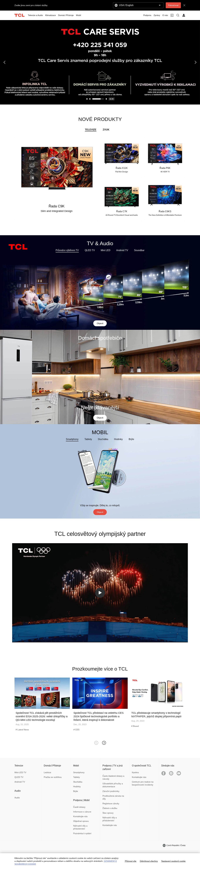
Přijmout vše (130, 861)
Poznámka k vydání (82, 833)
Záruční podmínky (110, 791)
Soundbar (139, 250)
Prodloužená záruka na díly (113, 797)
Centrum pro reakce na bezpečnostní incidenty (142, 783)
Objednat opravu (81, 821)
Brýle (131, 439)
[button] (4, 62)
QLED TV (90, 250)
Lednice (47, 772)
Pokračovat (173, 5)
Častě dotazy (79, 807)
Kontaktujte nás (80, 816)
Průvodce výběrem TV (67, 250)
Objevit (100, 323)
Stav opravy (107, 813)
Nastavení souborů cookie (173, 861)
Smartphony (72, 439)
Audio (17, 797)
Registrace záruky (110, 803)
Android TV (122, 250)
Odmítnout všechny (149, 861)
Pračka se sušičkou (53, 777)
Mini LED (105, 250)
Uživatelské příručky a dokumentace (112, 785)
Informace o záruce (82, 812)
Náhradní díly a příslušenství (80, 827)
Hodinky (118, 439)
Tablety (88, 439)
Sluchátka (103, 439)
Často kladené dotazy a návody (113, 777)
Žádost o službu (109, 808)
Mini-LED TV (20, 772)
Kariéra (135, 772)
